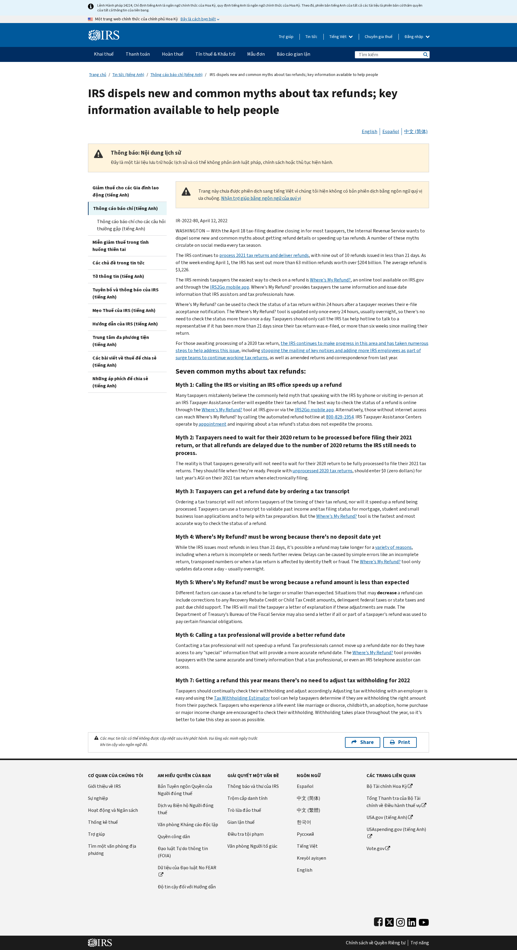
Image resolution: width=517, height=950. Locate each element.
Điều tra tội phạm (245, 834)
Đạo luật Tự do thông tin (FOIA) (183, 852)
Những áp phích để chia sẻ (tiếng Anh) (120, 382)
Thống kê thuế (103, 822)
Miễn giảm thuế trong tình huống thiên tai (120, 245)
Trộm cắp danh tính (247, 798)
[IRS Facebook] (378, 921)
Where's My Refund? (330, 280)
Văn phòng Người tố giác (252, 846)
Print (404, 742)
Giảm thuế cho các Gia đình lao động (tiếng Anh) (125, 191)
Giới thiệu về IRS (104, 786)
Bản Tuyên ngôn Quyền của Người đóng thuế (185, 790)
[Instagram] (400, 921)
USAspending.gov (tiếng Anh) (396, 829)
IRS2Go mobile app (229, 287)
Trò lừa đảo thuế (244, 810)
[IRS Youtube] (424, 921)
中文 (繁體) (308, 810)
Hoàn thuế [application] (172, 54)
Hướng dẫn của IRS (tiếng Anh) (125, 324)
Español (390, 131)
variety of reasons (393, 547)
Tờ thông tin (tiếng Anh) (118, 276)
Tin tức (311, 36)
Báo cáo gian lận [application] (293, 54)
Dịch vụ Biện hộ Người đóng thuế (186, 809)
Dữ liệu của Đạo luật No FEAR (187, 867)
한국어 (304, 822)
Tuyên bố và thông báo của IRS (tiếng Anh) (125, 293)
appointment (212, 424)
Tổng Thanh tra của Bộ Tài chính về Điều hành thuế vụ (394, 802)
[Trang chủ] (104, 33)
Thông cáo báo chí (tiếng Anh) (176, 74)
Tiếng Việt (338, 36)
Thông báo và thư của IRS (253, 786)
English (369, 131)
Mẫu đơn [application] (256, 54)
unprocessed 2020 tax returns (322, 471)
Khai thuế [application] (104, 54)
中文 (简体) (416, 131)
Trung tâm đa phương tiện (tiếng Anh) (120, 341)
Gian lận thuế (241, 822)
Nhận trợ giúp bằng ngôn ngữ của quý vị (261, 198)
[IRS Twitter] (389, 921)
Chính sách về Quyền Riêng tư (375, 943)
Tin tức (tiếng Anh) (128, 74)
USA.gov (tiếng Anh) (387, 817)
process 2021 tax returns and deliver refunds (264, 255)
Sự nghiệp (98, 798)
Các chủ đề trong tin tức (118, 263)
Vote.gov (375, 848)
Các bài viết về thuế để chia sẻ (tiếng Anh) (124, 361)
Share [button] (367, 742)
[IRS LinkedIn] (411, 921)
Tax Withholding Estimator (242, 698)
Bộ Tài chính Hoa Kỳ (387, 786)
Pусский (305, 834)
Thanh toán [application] (138, 54)
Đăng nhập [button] (414, 36)
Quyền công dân (174, 836)
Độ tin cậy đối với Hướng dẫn (187, 887)
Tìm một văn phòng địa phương (112, 849)
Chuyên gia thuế (379, 36)
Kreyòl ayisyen (311, 858)
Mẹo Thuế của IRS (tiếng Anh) (124, 310)
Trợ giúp (286, 36)
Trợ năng (419, 943)
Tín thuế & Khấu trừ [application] (215, 54)
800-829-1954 (340, 417)
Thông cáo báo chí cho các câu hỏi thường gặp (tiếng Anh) (131, 225)
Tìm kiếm (425, 54)
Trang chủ (97, 74)
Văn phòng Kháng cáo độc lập (188, 824)
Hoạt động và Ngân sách (113, 810)
